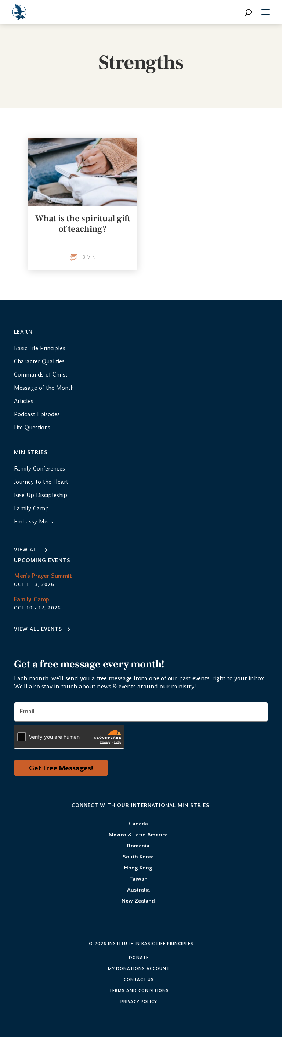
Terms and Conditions (139, 991)
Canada (138, 824)
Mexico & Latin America (138, 835)
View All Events (38, 629)
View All (26, 549)
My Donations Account (139, 969)
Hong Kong (138, 868)
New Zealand (138, 901)
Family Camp (31, 599)
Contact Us (139, 980)
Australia (138, 890)
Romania (138, 846)
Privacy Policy (138, 1002)
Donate (139, 958)
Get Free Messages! (61, 768)
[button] (265, 13)
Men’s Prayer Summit (43, 576)
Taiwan (138, 879)
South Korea (138, 857)
